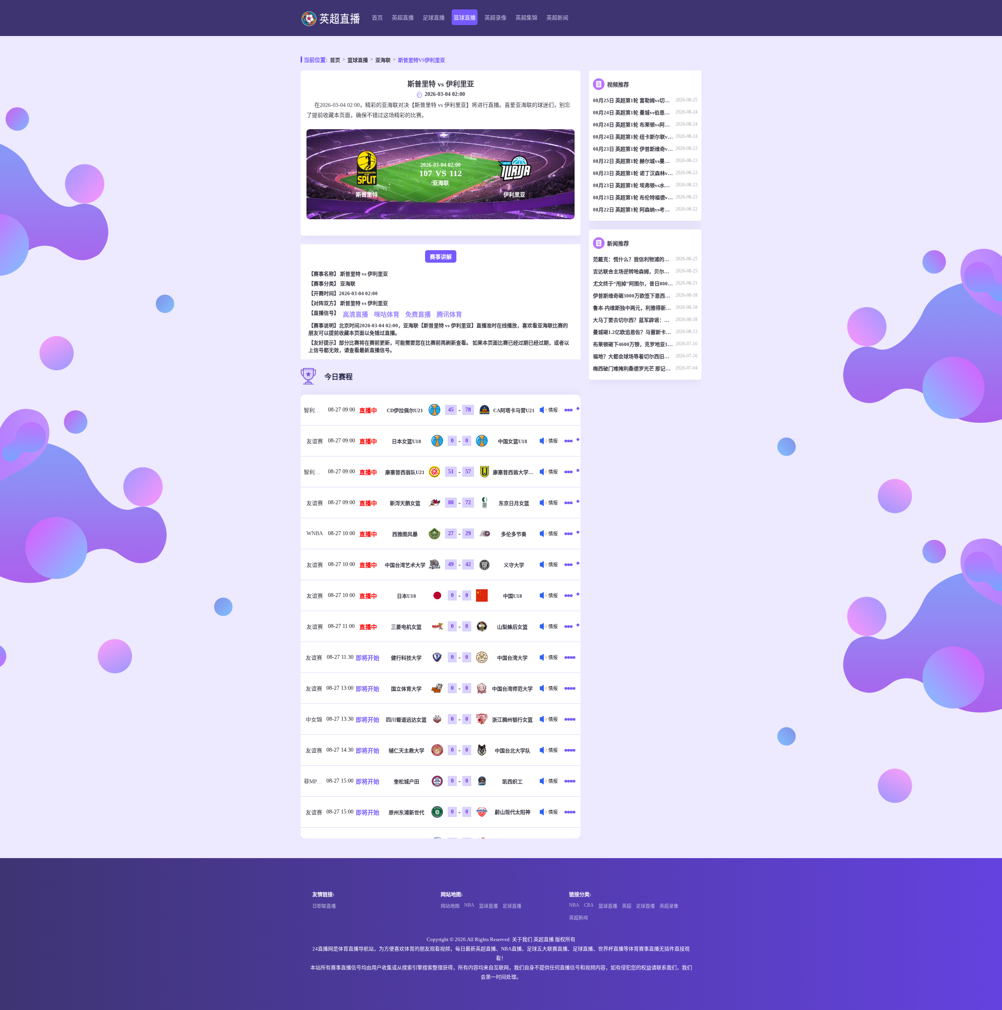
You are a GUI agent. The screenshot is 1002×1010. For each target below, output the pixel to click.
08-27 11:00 (341, 626)
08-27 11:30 (340, 657)
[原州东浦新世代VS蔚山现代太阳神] (569, 812)
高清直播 (355, 315)
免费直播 (418, 315)
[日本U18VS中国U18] (569, 595)
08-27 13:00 (339, 688)
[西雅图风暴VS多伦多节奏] (569, 534)
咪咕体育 (387, 315)
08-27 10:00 (341, 533)
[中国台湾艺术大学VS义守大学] (569, 565)
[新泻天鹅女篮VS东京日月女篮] (569, 503)
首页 (377, 18)
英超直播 (403, 18)
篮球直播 (465, 18)
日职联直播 (324, 906)
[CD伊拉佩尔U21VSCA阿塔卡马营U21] (569, 410)
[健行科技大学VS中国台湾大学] (569, 657)
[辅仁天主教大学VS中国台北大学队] (569, 750)
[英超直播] (330, 18)
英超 (626, 906)
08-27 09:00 (341, 410)
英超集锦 (526, 18)
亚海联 (383, 60)
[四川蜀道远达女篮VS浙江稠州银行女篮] (569, 719)
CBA (589, 905)
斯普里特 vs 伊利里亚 (364, 274)
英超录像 (495, 18)
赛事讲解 (441, 257)
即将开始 (367, 658)
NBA (469, 905)
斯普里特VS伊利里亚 (421, 60)
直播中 (368, 411)
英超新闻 (557, 18)
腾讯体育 (449, 315)
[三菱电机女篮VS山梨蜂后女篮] (569, 626)
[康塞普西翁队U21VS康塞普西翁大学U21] (569, 472)
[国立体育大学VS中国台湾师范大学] (569, 688)
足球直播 (434, 18)
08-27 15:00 (339, 781)
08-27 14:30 (339, 750)
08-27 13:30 (339, 719)
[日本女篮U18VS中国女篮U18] (569, 441)
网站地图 (450, 906)
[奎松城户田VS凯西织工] (569, 781)
